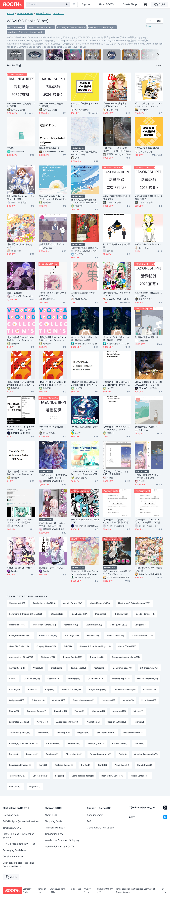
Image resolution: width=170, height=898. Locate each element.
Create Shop (130, 4)
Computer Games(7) (36, 711)
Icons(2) (43, 765)
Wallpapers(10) (16, 700)
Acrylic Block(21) (17, 668)
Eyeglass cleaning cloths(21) (126, 657)
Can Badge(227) (80, 614)
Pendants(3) (52, 754)
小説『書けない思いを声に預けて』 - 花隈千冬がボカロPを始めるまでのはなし (116, 149)
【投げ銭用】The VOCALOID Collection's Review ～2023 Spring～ (53, 339)
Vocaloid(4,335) (17, 603)
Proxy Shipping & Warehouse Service (18, 835)
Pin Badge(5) (63, 732)
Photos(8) (14, 711)
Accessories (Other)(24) (21, 657)
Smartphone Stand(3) (100, 754)
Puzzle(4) (14, 754)
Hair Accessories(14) (147, 678)
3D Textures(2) (40, 776)
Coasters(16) (53, 678)
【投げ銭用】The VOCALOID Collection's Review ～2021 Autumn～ (85, 383)
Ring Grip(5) (83, 732)
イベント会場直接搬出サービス (19, 843)
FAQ (89, 821)
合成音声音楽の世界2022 (147, 337)
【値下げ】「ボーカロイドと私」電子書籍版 (116, 473)
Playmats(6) (43, 722)
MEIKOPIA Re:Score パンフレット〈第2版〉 (20, 197)
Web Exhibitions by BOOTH (59, 846)
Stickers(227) (57, 614)
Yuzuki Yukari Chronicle (19, 567)
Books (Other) (43, 13)
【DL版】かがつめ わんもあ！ (19, 245)
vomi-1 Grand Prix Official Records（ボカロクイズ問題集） (85, 473)
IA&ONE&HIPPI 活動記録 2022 (53, 428)
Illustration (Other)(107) (44, 624)
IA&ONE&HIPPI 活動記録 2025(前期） (21, 105)
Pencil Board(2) (122, 765)
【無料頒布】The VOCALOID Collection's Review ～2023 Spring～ (21, 339)
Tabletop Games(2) (64, 765)
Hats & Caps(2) (144, 765)
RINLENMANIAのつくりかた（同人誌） (149, 569)
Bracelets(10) (150, 689)
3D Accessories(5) (106, 732)
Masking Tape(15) (121, 678)
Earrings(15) (74, 678)
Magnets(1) (34, 786)
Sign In (86, 4)
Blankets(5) (43, 732)
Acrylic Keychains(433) (44, 603)
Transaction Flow (54, 833)
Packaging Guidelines (14, 850)
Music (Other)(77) (118, 624)
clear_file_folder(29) (19, 646)
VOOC (10, 148)
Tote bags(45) (72, 635)
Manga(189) (101, 614)
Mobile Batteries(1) (140, 776)
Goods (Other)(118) (145, 614)
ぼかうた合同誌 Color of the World (116, 294)
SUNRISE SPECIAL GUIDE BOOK (85, 521)
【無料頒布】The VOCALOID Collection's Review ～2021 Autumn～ (21, 473)
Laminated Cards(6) (19, 722)
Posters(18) (99, 668)
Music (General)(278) (100, 603)
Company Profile (27, 890)
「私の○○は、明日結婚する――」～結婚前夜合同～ (53, 476)
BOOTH (10, 13)
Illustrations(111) (17, 624)
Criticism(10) (58, 700)
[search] (67, 4)
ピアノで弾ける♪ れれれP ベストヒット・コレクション (149, 105)
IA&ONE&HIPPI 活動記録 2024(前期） (116, 197)
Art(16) (12, 678)
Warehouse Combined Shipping (62, 840)
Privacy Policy (87, 890)
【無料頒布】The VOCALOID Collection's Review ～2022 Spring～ (117, 428)
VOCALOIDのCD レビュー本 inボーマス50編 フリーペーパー (21, 428)
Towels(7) (79, 711)
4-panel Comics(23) (72, 657)
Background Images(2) (20, 765)
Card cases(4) (53, 743)
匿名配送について (12, 827)
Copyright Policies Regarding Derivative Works (18, 864)
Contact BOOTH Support (100, 827)
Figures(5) (139, 722)
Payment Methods (55, 827)
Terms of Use (42, 890)
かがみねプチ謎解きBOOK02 (84, 105)
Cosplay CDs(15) (96, 678)
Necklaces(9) (108, 700)
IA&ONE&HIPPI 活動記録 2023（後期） (148, 197)
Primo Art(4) (74, 743)
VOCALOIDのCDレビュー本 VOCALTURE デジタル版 (148, 383)
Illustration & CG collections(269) (134, 603)
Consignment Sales (13, 856)
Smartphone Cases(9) (83, 700)
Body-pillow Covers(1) (112, 776)
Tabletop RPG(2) (17, 776)
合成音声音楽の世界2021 (147, 426)
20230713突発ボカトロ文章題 (116, 245)
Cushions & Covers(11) (125, 689)
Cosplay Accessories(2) (146, 754)
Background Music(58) (20, 635)
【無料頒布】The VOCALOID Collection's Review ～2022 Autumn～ (21, 383)
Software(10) (38, 700)
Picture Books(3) (74, 754)
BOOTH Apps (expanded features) (21, 821)
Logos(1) (59, 776)
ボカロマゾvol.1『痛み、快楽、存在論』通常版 (84, 338)
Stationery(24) (48, 657)
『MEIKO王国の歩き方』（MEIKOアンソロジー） (115, 105)
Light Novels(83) (94, 624)
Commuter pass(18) (122, 668)
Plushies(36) (92, 635)
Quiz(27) (68, 646)
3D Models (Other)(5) (19, 732)
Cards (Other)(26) (127, 646)
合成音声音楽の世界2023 (51, 244)
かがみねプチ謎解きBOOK (147, 148)
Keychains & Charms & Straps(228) (26, 614)
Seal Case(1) (15, 786)
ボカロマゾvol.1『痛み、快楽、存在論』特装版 (116, 338)
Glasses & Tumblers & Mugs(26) (95, 646)
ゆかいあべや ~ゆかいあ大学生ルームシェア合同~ (52, 524)
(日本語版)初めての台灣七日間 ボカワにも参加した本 (85, 249)
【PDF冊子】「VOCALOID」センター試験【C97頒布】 (147, 521)
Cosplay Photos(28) (46, 646)
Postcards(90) (71, 624)
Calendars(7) (60, 711)
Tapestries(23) (97, 657)
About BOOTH (106, 4)
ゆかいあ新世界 (14, 292)
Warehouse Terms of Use (58, 890)
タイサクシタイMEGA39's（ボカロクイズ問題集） (20, 521)
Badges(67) (140, 624)
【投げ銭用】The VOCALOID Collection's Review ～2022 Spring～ (117, 383)
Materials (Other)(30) (142, 635)
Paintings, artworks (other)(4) (24, 743)
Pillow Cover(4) (119, 743)
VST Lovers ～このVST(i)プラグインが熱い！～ (116, 572)
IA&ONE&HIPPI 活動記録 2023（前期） (148, 294)
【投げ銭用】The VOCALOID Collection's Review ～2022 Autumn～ (53, 383)
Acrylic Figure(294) (72, 603)
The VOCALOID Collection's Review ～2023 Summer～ (85, 201)
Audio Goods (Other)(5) (67, 722)
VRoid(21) (38, 668)
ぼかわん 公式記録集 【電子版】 (84, 428)
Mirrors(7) (138, 711)
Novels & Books (25, 13)
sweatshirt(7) (119, 711)
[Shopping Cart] (145, 4)
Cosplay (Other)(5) (116, 722)
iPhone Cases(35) (115, 635)
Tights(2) (102, 765)
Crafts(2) (85, 765)
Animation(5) (93, 722)
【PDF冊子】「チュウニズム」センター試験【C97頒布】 (116, 521)
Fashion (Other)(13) (71, 689)
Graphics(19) (56, 668)
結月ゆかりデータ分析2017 (52, 567)
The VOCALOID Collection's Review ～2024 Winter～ (52, 198)
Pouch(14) (33, 689)
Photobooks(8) (148, 700)
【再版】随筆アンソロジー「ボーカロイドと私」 (148, 476)
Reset (148, 26)
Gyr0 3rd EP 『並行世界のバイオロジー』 (84, 153)
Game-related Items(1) (83, 776)
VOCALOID (58, 13)
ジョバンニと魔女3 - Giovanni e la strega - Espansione (85, 572)
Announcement (95, 815)
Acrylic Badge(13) (97, 689)
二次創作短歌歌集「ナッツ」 (83, 294)
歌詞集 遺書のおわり (49, 148)
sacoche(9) (128, 700)
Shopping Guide (53, 821)
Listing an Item (11, 815)
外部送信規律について (105, 890)
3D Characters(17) (149, 668)
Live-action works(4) (133, 732)
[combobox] (48, 4)
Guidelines (76, 889)
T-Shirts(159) (121, 614)
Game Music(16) (32, 678)
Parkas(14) (14, 689)
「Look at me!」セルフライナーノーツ (52, 294)
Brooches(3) (32, 754)
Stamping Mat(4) (96, 743)
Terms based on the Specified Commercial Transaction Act (135, 890)
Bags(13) (49, 689)
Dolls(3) (123, 754)
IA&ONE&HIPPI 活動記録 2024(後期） (53, 105)
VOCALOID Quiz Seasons (148, 244)
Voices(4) (139, 743)
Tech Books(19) (78, 668)
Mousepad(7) (98, 711)
